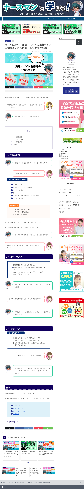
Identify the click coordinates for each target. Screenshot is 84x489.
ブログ (62, 201)
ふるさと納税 (63, 151)
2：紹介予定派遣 (19, 139)
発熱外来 (16, 414)
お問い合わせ (71, 18)
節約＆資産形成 (63, 158)
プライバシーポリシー (9, 487)
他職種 (75, 201)
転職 (17, 421)
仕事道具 (68, 202)
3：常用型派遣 (18, 142)
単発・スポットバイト (20, 411)
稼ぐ (65, 208)
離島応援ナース (18, 408)
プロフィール (32, 18)
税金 (60, 209)
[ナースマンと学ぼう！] (43, 16)
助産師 (66, 205)
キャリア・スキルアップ (69, 197)
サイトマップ (52, 18)
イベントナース (18, 406)
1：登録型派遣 (18, 137)
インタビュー (65, 192)
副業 (7, 421)
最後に (16, 144)
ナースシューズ (63, 149)
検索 (60, 38)
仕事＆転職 (8, 41)
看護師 (12, 421)
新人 (71, 205)
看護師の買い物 (63, 157)
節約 (69, 209)
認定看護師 (74, 208)
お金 (61, 189)
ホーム (12, 18)
